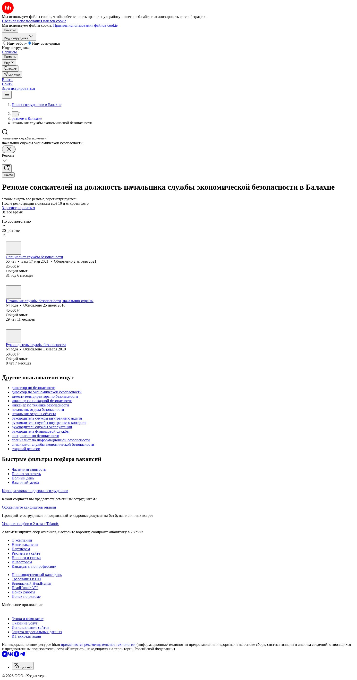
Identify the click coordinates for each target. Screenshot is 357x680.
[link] (10, 68)
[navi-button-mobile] (7, 95)
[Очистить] (9, 149)
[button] (7, 80)
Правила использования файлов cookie (85, 25)
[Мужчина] (13, 248)
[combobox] (24, 138)
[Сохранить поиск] (7, 168)
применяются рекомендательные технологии (98, 644)
